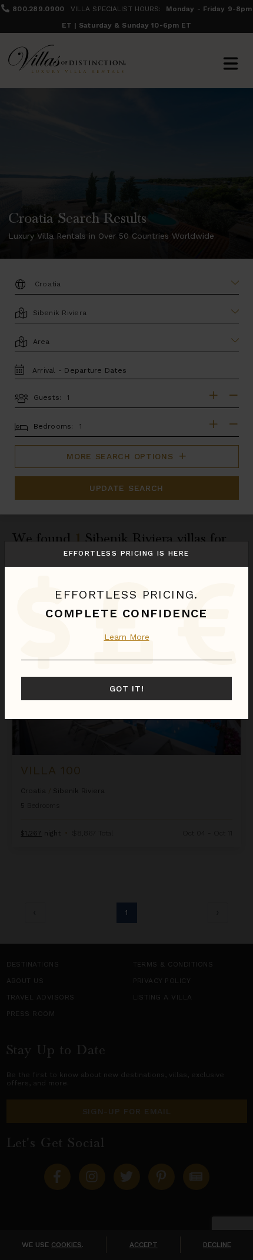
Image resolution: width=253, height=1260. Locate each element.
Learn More (126, 636)
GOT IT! (126, 688)
